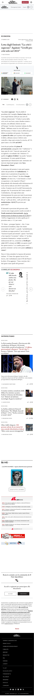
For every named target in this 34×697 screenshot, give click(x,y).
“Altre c (3, 431)
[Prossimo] (31, 289)
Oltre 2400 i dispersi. (8, 425)
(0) (11, 295)
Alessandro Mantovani (8, 384)
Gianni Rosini (5, 402)
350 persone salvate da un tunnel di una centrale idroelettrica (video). (12, 427)
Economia (5, 36)
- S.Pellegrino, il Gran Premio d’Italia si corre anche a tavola (16, 506)
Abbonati (25, 2)
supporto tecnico (9, 623)
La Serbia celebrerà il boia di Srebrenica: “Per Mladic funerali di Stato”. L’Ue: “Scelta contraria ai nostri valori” (12, 412)
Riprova (17, 628)
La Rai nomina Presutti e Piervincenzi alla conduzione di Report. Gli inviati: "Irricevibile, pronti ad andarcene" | (15, 345)
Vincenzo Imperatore (12, 293)
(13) (32, 384)
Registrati (23, 593)
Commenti (6, 99)
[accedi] (31, 2)
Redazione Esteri (6, 418)
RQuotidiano (5, 54)
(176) (32, 418)
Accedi (10, 593)
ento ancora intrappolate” (15, 431)
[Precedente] (3, 289)
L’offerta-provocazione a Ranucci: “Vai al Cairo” (16, 348)
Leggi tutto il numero (17, 489)
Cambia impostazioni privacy (10, 646)
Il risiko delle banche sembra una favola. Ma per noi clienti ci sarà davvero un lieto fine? (12, 282)
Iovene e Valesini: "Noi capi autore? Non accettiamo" (15, 352)
